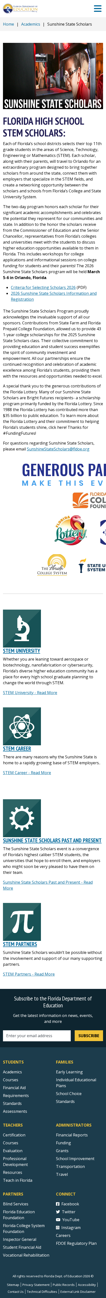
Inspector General (19, 1239)
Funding (63, 1143)
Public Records (64, 1284)
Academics (30, 24)
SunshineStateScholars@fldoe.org (58, 449)
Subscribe (88, 1035)
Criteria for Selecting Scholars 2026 (43, 287)
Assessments (15, 1111)
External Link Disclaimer (78, 1291)
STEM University (21, 650)
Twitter (68, 1212)
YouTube (70, 1219)
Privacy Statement (36, 1284)
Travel (62, 1174)
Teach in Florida (17, 1180)
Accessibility (87, 1284)
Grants (62, 1150)
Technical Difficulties (42, 1291)
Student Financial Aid (22, 1247)
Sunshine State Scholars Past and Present (52, 840)
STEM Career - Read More (27, 772)
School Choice (69, 1093)
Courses (10, 1079)
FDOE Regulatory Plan (76, 1243)
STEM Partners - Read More (29, 974)
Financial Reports (72, 1135)
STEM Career (17, 748)
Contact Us (16, 1291)
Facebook (70, 1204)
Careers (63, 1235)
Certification (14, 1135)
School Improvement (75, 1158)
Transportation (70, 1166)
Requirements (16, 1095)
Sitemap (13, 1284)
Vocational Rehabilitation (26, 1255)
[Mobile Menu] (97, 9)
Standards (12, 1103)
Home (8, 24)
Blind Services (15, 1204)
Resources (12, 1172)
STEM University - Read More (30, 692)
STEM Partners (20, 944)
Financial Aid (14, 1087)
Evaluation (12, 1150)
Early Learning (69, 1072)
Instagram (71, 1227)
